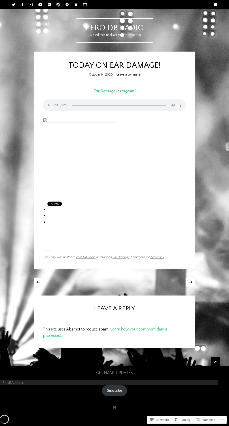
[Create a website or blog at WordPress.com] (114, 408)
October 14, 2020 (101, 74)
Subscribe (114, 391)
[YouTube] (40, 4)
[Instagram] (31, 4)
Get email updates (114, 373)
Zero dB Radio (114, 27)
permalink (157, 257)
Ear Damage (120, 257)
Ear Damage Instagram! (114, 91)
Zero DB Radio (85, 257)
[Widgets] (215, 361)
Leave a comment (128, 74)
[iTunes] (76, 4)
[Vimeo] (49, 4)
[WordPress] (58, 4)
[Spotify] (67, 4)
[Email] (85, 4)
